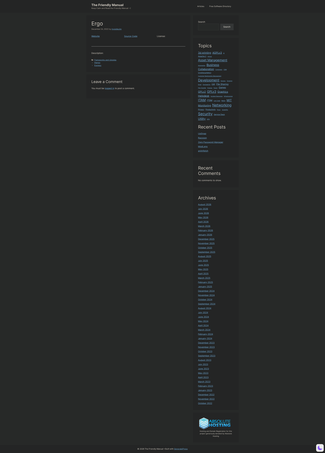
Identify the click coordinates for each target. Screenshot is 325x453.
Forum (215, 88)
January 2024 (205, 338)
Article (210, 56)
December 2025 (206, 239)
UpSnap (202, 133)
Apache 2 (202, 56)
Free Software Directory (220, 6)
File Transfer (202, 88)
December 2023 (206, 343)
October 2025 (205, 247)
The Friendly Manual (107, 5)
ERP (213, 84)
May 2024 (203, 321)
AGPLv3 (217, 52)
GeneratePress (181, 449)
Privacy (201, 109)
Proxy (219, 110)
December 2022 (206, 394)
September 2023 (206, 355)
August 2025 (204, 256)
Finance (209, 88)
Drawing (229, 81)
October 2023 (205, 351)
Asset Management (212, 60)
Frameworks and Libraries (105, 60)
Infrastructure (228, 96)
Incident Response (217, 96)
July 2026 (203, 209)
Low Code (217, 101)
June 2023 (203, 368)
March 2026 (204, 226)
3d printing (204, 52)
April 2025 (203, 273)
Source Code (130, 36)
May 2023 (203, 373)
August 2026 (204, 204)
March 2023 (204, 381)
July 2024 (203, 312)
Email (199, 84)
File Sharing (222, 84)
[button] (320, 448)
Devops (223, 81)
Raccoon (202, 138)
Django (97, 63)
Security (205, 114)
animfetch (203, 151)
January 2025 (205, 286)
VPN (208, 119)
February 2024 (205, 334)
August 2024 (204, 308)
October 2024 (205, 299)
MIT (229, 100)
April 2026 (203, 222)
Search (201, 22)
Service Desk (219, 114)
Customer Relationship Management (209, 76)
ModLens (203, 146)
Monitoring (204, 105)
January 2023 (205, 390)
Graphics (222, 91)
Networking (221, 105)
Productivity (211, 109)
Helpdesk (203, 95)
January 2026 (205, 234)
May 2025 (203, 269)
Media (223, 101)
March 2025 (204, 278)
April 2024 (203, 325)
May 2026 (203, 217)
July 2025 (203, 260)
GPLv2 (202, 91)
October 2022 (205, 403)
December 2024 (206, 291)
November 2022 (206, 399)
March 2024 (204, 330)
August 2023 (204, 360)
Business (213, 65)
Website (95, 36)
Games (222, 87)
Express (97, 65)
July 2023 (203, 364)
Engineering (206, 84)
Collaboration (206, 69)
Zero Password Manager (210, 142)
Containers (218, 69)
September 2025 (206, 252)
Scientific (225, 110)
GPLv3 (211, 91)
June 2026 (203, 213)
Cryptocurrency (204, 73)
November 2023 (206, 347)
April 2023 (203, 377)
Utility (202, 118)
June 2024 (203, 317)
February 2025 (205, 282)
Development (208, 80)
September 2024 (206, 304)
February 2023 (205, 386)
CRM (225, 69)
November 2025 (206, 243)
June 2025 (203, 265)
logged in (109, 88)
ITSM (209, 100)
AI (223, 53)
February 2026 (205, 230)
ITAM (202, 100)
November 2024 (206, 295)
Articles (200, 6)
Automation (201, 65)
